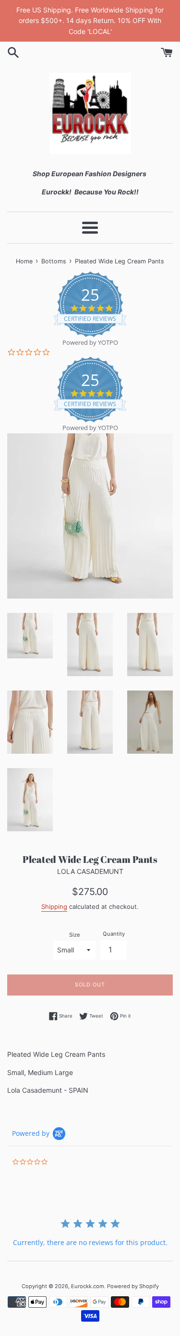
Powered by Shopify (133, 1286)
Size (74, 934)
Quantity (114, 933)
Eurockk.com (87, 1286)
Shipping (54, 906)
